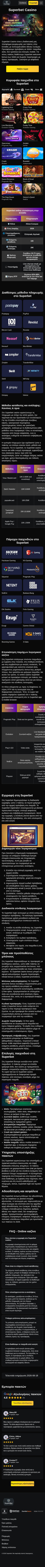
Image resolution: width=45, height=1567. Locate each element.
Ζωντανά (17, 89)
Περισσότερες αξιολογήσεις (23, 1484)
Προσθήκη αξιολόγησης (22, 1403)
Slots (37, 89)
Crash (27, 89)
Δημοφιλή (5, 89)
